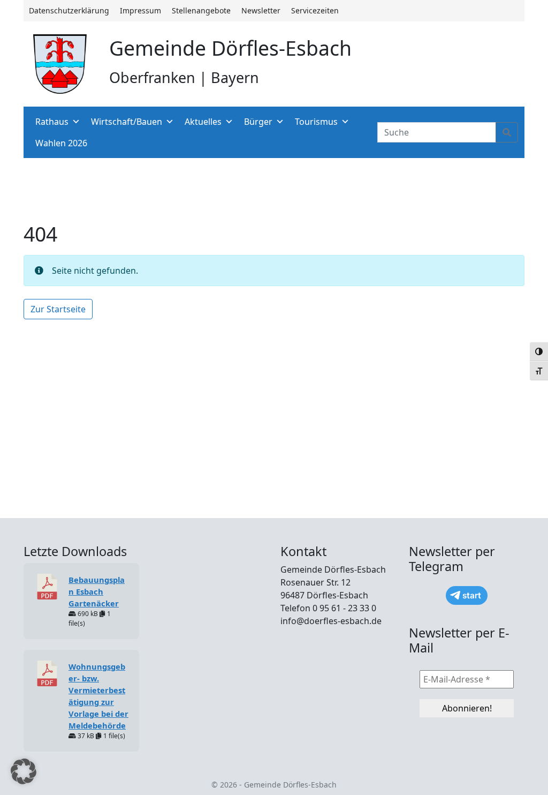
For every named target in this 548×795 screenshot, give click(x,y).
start (471, 595)
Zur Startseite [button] (58, 309)
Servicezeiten (315, 10)
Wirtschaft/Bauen (126, 122)
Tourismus (316, 122)
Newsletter (260, 10)
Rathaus (51, 122)
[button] (23, 771)
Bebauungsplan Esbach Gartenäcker (96, 591)
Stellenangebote (201, 10)
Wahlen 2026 (61, 143)
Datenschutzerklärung (69, 10)
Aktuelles (203, 122)
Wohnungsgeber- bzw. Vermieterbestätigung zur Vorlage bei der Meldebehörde (98, 696)
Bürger (258, 122)
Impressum (140, 10)
